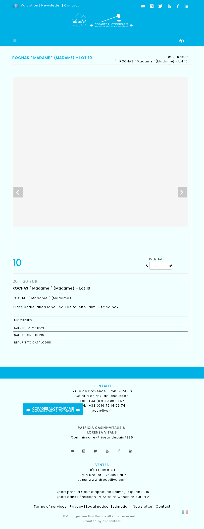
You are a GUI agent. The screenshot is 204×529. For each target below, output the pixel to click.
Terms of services (50, 506)
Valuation (29, 5)
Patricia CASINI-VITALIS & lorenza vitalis (102, 430)
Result (182, 57)
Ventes (102, 464)
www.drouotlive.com (108, 479)
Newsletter (50, 5)
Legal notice (97, 506)
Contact (71, 5)
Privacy (76, 506)
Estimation (120, 506)
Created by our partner (102, 521)
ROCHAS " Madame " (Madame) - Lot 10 (153, 61)
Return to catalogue (32, 342)
